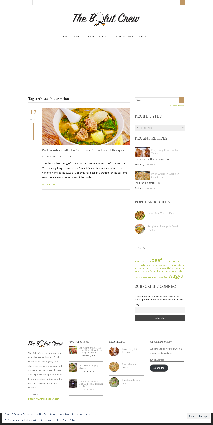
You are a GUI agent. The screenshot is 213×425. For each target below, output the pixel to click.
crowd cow (158, 265)
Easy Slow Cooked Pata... (162, 213)
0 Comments (70, 156)
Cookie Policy (69, 420)
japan (181, 268)
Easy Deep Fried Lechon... (130, 350)
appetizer (141, 261)
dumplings (144, 268)
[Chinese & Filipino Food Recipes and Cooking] (106, 24)
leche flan (148, 271)
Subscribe (158, 368)
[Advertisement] (106, 65)
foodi (176, 268)
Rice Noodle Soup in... (131, 381)
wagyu (176, 275)
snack (156, 277)
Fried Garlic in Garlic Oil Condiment (165, 175)
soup (161, 277)
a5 (136, 261)
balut (148, 261)
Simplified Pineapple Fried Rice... (163, 228)
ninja (166, 271)
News (46, 156)
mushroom (158, 271)
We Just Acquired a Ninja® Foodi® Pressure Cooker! (91, 384)
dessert (166, 265)
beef (156, 260)
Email (138, 304)
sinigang (149, 277)
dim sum (174, 265)
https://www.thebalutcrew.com (43, 398)
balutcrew (56, 156)
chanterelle (147, 265)
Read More (47, 184)
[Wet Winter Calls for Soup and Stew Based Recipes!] (86, 126)
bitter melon (168, 261)
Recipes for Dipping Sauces (88, 366)
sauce (143, 277)
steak (166, 277)
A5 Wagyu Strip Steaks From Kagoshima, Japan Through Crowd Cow (90, 350)
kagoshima (139, 271)
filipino (170, 268)
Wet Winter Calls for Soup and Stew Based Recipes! (84, 150)
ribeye (137, 277)
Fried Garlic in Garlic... (129, 366)
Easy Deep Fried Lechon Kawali (165, 151)
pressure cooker (176, 271)
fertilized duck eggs (158, 268)
